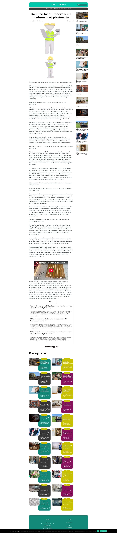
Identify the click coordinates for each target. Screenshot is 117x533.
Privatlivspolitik (104, 531)
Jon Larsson (40, 20)
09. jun (44, 484)
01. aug (44, 414)
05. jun (67, 498)
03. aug (44, 387)
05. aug (67, 373)
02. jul (44, 470)
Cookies (61, 8)
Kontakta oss (67, 8)
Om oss (56, 8)
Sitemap (69, 529)
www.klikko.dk (49, 528)
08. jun (67, 484)
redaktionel (70, 20)
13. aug (44, 359)
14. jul (67, 428)
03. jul (67, 456)
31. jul (67, 414)
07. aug (67, 359)
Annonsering (49, 8)
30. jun (67, 470)
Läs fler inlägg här (51, 347)
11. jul (44, 442)
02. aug (67, 400)
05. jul (67, 442)
